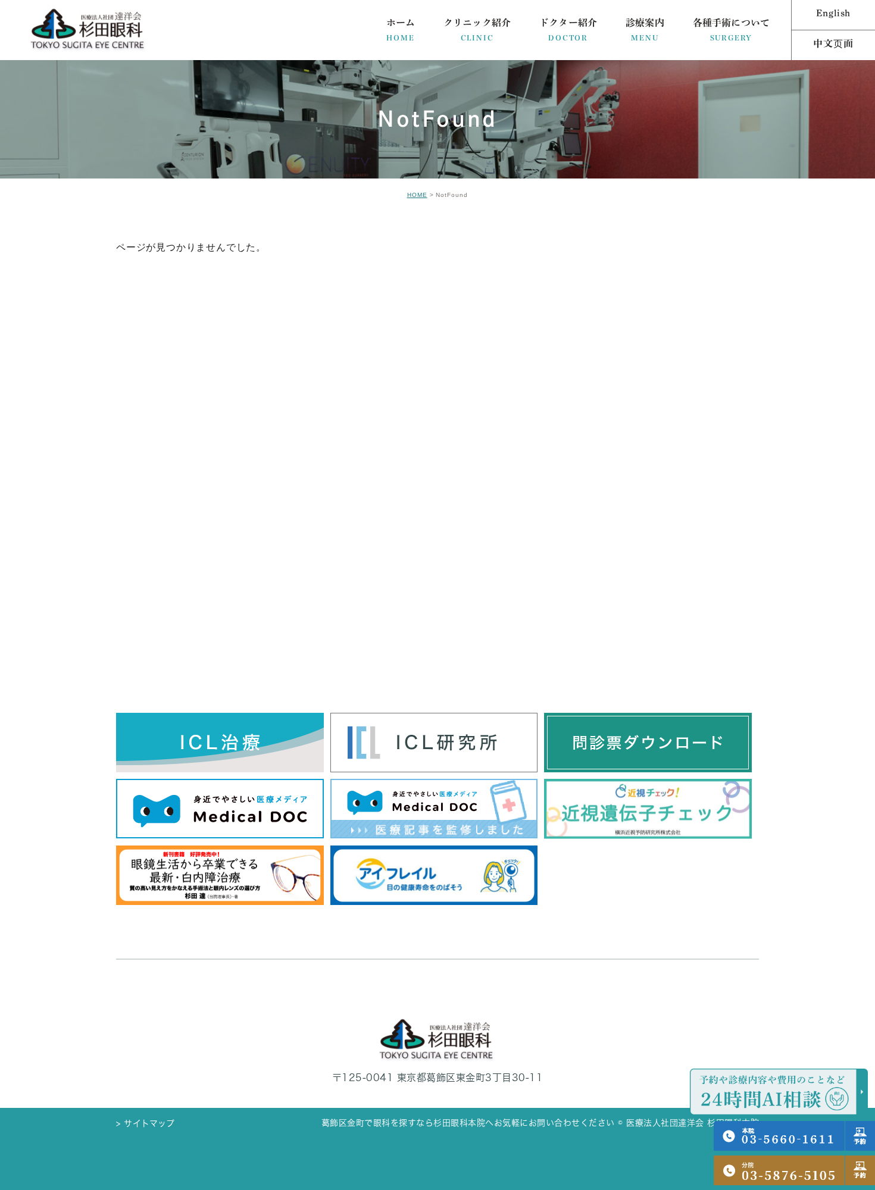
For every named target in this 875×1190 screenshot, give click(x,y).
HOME (417, 195)
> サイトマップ (145, 1123)
